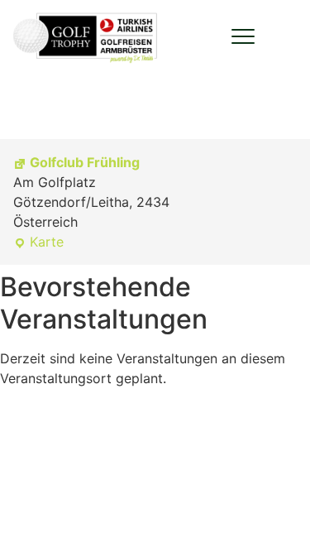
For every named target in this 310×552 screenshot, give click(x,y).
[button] (243, 36)
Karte (38, 242)
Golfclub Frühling (85, 162)
